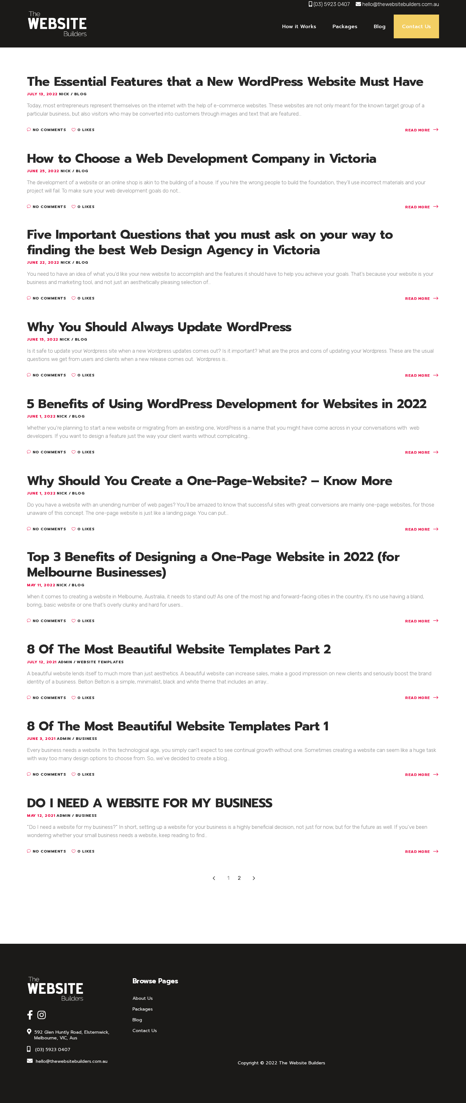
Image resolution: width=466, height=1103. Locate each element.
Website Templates (100, 662)
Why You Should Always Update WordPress (159, 327)
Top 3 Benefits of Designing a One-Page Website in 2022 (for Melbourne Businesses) (213, 564)
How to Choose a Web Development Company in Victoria (201, 158)
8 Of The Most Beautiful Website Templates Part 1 (177, 726)
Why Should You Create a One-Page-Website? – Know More (209, 480)
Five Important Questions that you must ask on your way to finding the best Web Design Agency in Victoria (210, 242)
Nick (65, 94)
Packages (143, 1009)
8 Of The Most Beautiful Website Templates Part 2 (179, 649)
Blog (80, 94)
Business (86, 738)
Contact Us (145, 1030)
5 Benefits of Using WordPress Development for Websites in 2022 (226, 404)
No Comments (49, 130)
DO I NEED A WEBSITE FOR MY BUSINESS (149, 803)
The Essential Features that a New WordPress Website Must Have (225, 81)
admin (66, 662)
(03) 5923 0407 (332, 4)
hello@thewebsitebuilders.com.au (400, 4)
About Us (143, 998)
